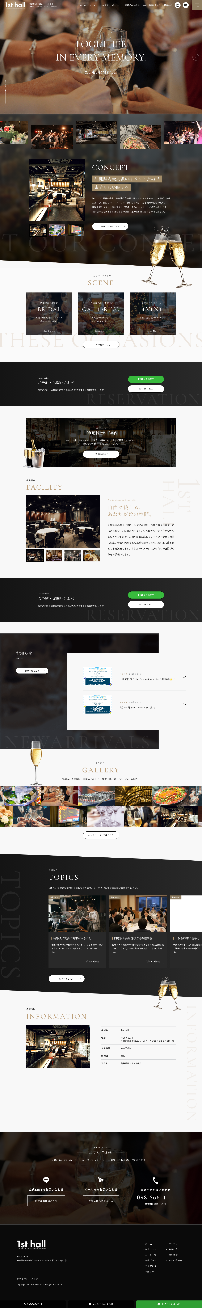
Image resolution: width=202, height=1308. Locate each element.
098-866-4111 (146, 388)
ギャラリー (117, 5)
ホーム (83, 5)
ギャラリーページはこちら (101, 835)
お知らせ (148, 1271)
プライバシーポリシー (28, 1278)
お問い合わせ (174, 1260)
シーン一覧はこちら (101, 344)
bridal (49, 309)
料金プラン (149, 1260)
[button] (195, 45)
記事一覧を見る (32, 670)
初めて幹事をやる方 (151, 5)
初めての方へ (151, 1249)
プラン (92, 5)
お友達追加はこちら (46, 1200)
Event (153, 309)
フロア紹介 (103, 5)
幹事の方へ (173, 1249)
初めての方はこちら (110, 226)
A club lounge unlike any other (123, 500)
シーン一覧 (149, 1254)
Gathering (101, 309)
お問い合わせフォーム (101, 1200)
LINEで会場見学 (146, 379)
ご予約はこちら (101, 454)
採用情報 (168, 5)
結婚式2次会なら (132, 5)
